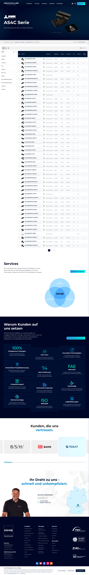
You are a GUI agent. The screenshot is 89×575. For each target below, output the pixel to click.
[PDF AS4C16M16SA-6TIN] (44, 146)
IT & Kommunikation (42, 536)
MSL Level (3, 72)
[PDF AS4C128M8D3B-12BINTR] (44, 111)
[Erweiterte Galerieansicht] (8, 48)
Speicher (26, 542)
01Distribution (59, 283)
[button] (55, 297)
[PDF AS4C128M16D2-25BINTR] (44, 63)
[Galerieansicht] (6, 48)
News (53, 548)
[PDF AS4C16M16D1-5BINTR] (44, 119)
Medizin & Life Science (43, 543)
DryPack (3, 69)
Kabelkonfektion (27, 554)
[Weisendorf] (78, 505)
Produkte (29, 3)
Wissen (53, 538)
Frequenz (3, 62)
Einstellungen (71, 570)
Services (37, 3)
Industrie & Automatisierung (42, 529)
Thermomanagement (29, 549)
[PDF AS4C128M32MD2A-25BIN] (44, 95)
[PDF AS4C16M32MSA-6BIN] (44, 162)
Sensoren (26, 538)
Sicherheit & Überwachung (41, 552)
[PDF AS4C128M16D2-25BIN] (44, 59)
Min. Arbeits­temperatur (6, 79)
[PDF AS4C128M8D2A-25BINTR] (44, 107)
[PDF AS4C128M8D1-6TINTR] (44, 99)
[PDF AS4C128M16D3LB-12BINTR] (44, 87)
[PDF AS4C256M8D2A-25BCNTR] (44, 246)
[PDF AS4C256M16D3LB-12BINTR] (44, 214)
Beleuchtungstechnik (42, 538)
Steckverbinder (27, 545)
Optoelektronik (27, 531)
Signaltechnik (27, 540)
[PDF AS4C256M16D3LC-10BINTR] (44, 218)
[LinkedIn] (37, 563)
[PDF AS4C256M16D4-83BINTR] (44, 238)
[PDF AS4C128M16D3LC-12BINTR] (44, 91)
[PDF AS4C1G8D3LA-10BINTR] (44, 170)
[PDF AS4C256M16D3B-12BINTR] (44, 182)
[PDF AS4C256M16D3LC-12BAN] (44, 222)
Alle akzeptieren (80, 570)
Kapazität (3, 56)
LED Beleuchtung (28, 528)
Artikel (22, 54)
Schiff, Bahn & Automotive (41, 548)
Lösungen (44, 3)
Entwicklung (54, 531)
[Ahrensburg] (77, 490)
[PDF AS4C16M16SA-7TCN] (44, 154)
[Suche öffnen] (75, 3)
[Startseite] (11, 3)
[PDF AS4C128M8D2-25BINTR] (44, 103)
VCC (2, 66)
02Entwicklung (70, 298)
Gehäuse (3, 86)
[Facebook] (44, 563)
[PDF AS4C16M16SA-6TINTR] (44, 150)
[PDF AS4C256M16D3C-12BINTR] (44, 190)
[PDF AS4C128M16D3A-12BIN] (44, 75)
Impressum (23, 573)
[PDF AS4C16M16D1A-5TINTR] (44, 123)
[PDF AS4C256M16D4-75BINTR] (44, 230)
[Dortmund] (70, 498)
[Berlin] (83, 495)
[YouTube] (40, 563)
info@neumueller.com (45, 502)
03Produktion (49, 298)
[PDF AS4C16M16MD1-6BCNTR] (44, 130)
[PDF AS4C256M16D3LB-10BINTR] (44, 198)
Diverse (26, 556)
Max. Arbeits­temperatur (6, 82)
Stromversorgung (28, 547)
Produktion (54, 533)
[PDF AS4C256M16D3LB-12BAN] (44, 202)
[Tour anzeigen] (16, 52)
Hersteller (52, 3)
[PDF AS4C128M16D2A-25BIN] (44, 67)
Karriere (53, 543)
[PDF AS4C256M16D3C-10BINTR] (44, 186)
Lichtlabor (54, 535)
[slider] (44, 462)
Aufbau (3, 59)
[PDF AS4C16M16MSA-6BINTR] (44, 138)
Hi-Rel (25, 552)
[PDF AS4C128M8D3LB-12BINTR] (44, 115)
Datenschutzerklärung (12, 573)
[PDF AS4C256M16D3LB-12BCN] (44, 206)
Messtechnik (40, 545)
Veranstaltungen (55, 550)
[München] (78, 511)
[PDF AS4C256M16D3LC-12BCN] (44, 226)
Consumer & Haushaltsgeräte (41, 533)
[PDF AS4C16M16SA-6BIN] (44, 142)
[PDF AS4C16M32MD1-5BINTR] (44, 158)
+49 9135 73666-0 (81, 42)
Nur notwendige (61, 570)
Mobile (2, 76)
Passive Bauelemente (29, 533)
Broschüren (54, 552)
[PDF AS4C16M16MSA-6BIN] (44, 134)
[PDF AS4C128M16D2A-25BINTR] (44, 71)
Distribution (54, 528)
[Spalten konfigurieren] (13, 52)
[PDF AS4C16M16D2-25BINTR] (44, 126)
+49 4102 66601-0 (7, 556)
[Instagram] (47, 563)
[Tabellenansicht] (3, 48)
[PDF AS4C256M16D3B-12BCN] (44, 178)
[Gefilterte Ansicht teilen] (86, 48)
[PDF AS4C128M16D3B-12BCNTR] (44, 79)
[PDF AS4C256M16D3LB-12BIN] (44, 210)
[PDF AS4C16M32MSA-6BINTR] (44, 166)
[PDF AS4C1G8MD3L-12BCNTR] (44, 174)
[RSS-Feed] (51, 563)
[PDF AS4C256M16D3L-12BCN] (44, 194)
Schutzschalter (27, 535)
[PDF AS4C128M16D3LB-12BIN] (44, 83)
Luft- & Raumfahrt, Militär (43, 540)
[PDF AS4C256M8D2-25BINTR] (44, 242)
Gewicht (3, 89)
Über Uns (54, 545)
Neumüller (60, 3)
